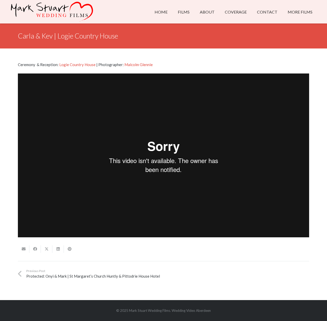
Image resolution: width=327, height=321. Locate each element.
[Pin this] (69, 249)
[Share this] (35, 249)
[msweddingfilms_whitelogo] (52, 12)
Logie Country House (77, 64)
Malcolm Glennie (138, 64)
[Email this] (23, 249)
